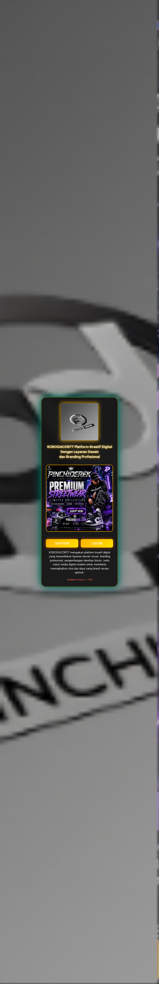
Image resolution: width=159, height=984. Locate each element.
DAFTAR (62, 543)
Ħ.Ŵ (90, 579)
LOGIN (97, 543)
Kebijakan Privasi (75, 579)
